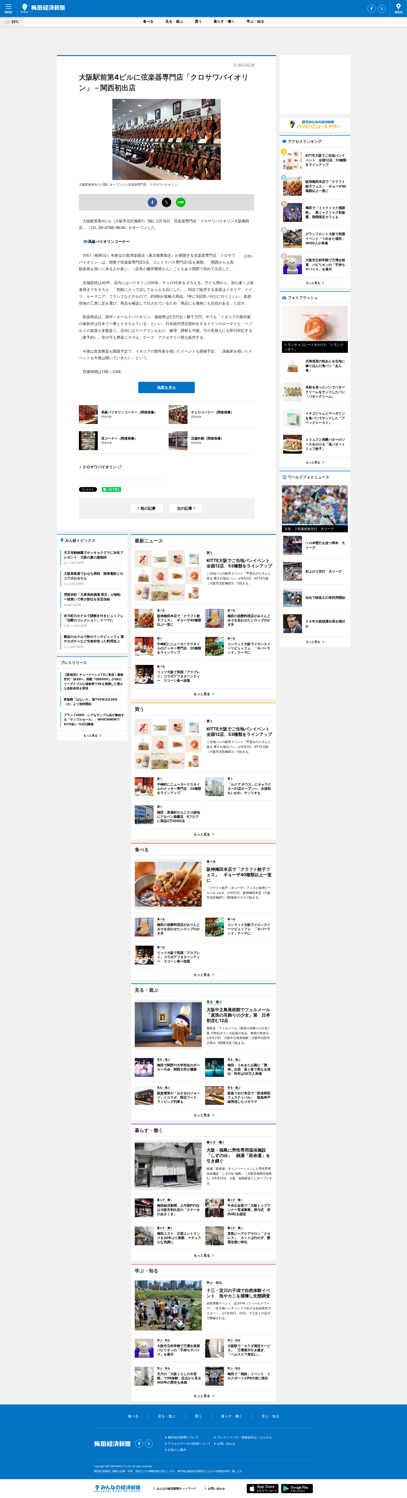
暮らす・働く (224, 21)
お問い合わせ (226, 1443)
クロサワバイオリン (100, 466)
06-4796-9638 (111, 227)
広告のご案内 (177, 1450)
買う (198, 21)
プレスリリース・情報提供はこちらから (244, 1437)
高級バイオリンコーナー (109, 241)
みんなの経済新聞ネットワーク (117, 1488)
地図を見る (166, 387)
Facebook (371, 9)
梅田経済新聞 (43, 8)
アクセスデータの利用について (189, 1443)
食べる (148, 21)
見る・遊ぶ (174, 21)
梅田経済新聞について (183, 1437)
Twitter (382, 9)
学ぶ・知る (255, 21)
